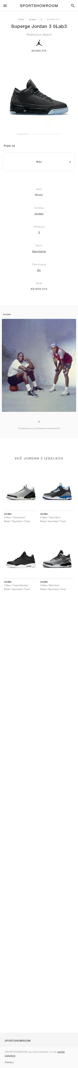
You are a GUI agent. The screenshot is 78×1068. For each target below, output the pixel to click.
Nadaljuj (9, 1062)
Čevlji (21, 19)
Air (39, 270)
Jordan (32, 19)
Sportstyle (39, 251)
